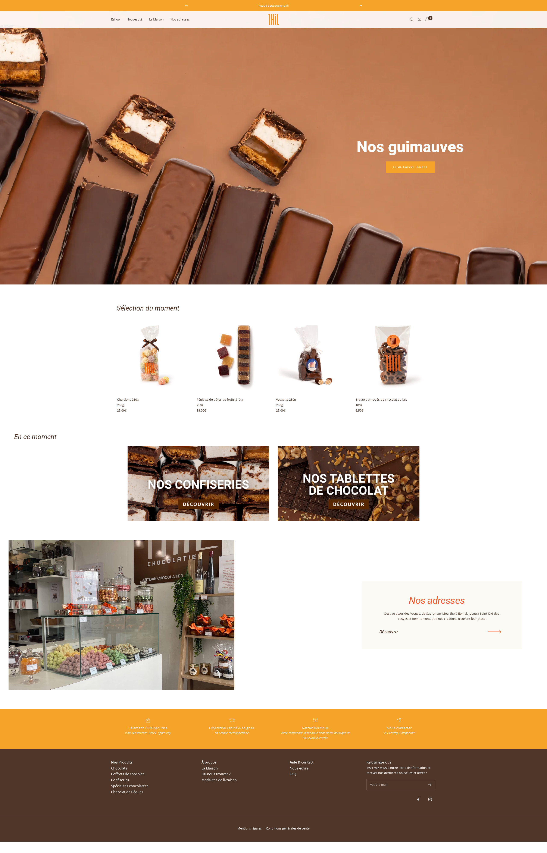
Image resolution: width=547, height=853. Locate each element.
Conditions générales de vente (288, 828)
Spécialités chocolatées (130, 786)
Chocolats (119, 768)
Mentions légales (249, 828)
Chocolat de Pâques (127, 792)
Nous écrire (299, 768)
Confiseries (120, 780)
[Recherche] (412, 19)
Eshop (115, 19)
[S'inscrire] (430, 784)
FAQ (293, 774)
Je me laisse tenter (410, 167)
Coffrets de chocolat (127, 774)
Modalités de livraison (219, 780)
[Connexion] (419, 19)
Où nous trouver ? (216, 774)
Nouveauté (134, 19)
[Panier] (427, 19)
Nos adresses (180, 19)
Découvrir (388, 632)
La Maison (156, 19)
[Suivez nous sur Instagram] (430, 799)
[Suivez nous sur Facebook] (418, 799)
